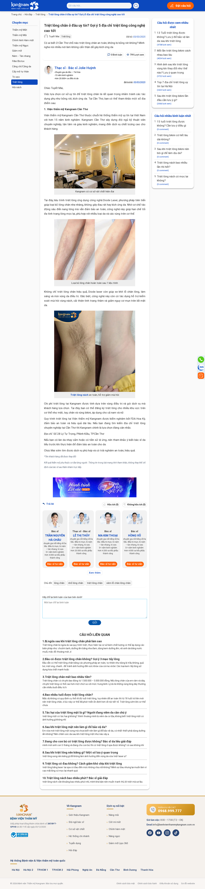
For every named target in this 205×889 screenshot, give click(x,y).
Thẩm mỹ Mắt (19, 29)
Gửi (94, 622)
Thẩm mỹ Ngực (20, 45)
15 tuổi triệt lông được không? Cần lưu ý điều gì (171, 125)
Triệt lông (40, 14)
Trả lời (50, 503)
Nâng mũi (114, 815)
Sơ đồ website (188, 883)
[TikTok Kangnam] (175, 832)
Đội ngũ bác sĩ (76, 822)
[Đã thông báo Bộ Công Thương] (19, 837)
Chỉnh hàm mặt (117, 829)
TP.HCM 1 (42, 869)
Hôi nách (16, 87)
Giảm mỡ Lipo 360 (118, 843)
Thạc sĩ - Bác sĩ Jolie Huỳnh (75, 68)
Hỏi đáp (28, 14)
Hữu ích (113, 504)
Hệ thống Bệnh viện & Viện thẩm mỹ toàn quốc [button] (37, 860)
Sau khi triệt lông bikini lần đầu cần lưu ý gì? (172, 99)
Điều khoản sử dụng (169, 883)
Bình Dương (130, 869)
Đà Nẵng (101, 869)
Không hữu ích (136, 504)
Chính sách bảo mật (125, 883)
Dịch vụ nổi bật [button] (115, 805)
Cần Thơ (115, 869)
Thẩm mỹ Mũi (19, 35)
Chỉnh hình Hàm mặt (23, 40)
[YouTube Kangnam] (158, 832)
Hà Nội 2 (28, 869)
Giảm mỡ (17, 50)
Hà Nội (16, 869)
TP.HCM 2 (57, 869)
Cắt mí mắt (115, 822)
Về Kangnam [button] (74, 805)
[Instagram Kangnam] (167, 832)
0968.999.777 (170, 811)
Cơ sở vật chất (77, 829)
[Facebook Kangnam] (150, 832)
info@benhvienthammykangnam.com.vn (174, 824)
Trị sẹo (16, 76)
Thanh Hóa (146, 869)
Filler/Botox (18, 61)
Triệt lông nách (79, 394)
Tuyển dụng (75, 843)
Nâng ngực (114, 836)
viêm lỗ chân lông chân (118, 583)
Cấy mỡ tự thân (20, 71)
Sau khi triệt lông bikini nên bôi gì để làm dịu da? (173, 152)
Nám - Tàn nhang (21, 56)
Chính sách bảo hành (147, 883)
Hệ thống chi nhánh (79, 836)
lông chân (59, 583)
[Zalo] (201, 367)
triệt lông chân (94, 583)
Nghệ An (87, 869)
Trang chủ (16, 14)
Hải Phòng (73, 869)
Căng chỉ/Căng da (21, 66)
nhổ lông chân (75, 583)
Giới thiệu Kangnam (79, 815)
